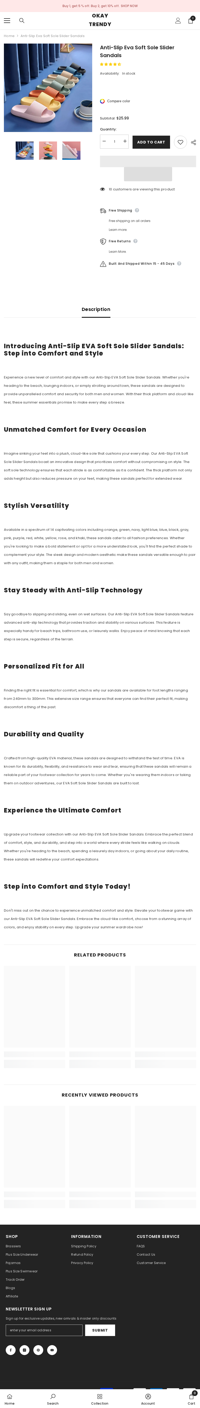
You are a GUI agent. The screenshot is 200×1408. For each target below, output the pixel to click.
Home (9, 35)
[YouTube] (52, 1350)
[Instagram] (24, 1350)
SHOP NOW (129, 6)
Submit (100, 1330)
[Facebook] (11, 1350)
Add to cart (151, 142)
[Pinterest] (38, 1350)
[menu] (7, 20)
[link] (34, 1054)
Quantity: (108, 129)
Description (96, 309)
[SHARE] (191, 142)
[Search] (22, 20)
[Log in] (178, 20)
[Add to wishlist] (180, 142)
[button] (111, 64)
